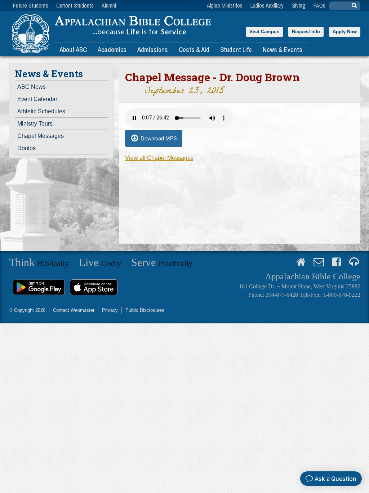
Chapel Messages (40, 136)
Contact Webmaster (73, 310)
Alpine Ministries (225, 5)
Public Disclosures (144, 310)
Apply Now (345, 31)
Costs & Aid (194, 49)
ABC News (31, 87)
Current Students (75, 5)
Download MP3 (159, 138)
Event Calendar (37, 99)
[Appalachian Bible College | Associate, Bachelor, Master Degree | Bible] (30, 33)
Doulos (26, 148)
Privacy (110, 310)
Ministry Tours (35, 124)
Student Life (236, 49)
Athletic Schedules (41, 111)
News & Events (282, 49)
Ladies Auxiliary (267, 5)
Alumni (109, 5)
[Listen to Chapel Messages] (354, 262)
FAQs (319, 5)
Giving (299, 5)
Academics (112, 49)
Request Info (306, 31)
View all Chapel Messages (159, 158)
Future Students (30, 5)
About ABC (73, 49)
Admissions (152, 49)
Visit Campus (264, 31)
